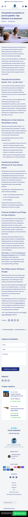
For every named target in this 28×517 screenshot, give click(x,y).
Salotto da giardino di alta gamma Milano (17, 409)
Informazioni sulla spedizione (14, 494)
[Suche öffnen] (5, 6)
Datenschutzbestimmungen (6, 513)
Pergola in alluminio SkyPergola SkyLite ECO (17, 395)
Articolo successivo (20, 329)
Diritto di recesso (14, 492)
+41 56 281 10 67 (14, 456)
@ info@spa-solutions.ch (17, 1)
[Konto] (23, 6)
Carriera (14, 485)
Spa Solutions (14, 392)
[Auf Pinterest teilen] (12, 320)
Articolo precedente (8, 329)
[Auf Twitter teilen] (15, 320)
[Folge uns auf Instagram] (6, 380)
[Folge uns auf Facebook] (3, 380)
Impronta (14, 487)
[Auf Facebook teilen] (9, 320)
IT (23, 36)
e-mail (13, 458)
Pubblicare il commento (10, 369)
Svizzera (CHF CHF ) (8, 502)
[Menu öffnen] (2, 6)
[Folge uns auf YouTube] (8, 380)
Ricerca (14, 482)
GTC (14, 489)
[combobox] (24, 36)
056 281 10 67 (9, 1)
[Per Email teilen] (18, 320)
